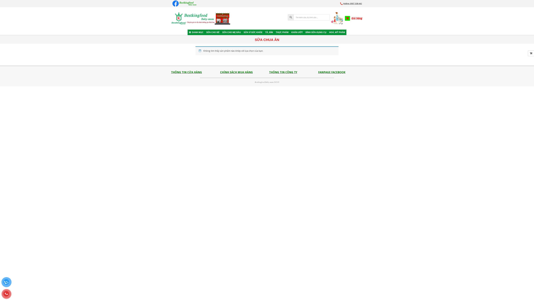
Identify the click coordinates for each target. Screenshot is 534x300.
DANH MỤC (197, 32)
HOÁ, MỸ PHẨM (337, 32)
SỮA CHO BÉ (212, 32)
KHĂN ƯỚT (297, 32)
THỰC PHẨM (282, 32)
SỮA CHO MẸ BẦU (231, 32)
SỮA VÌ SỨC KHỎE (253, 32)
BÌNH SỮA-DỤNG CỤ (316, 32)
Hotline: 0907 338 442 (352, 3)
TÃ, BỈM (269, 32)
